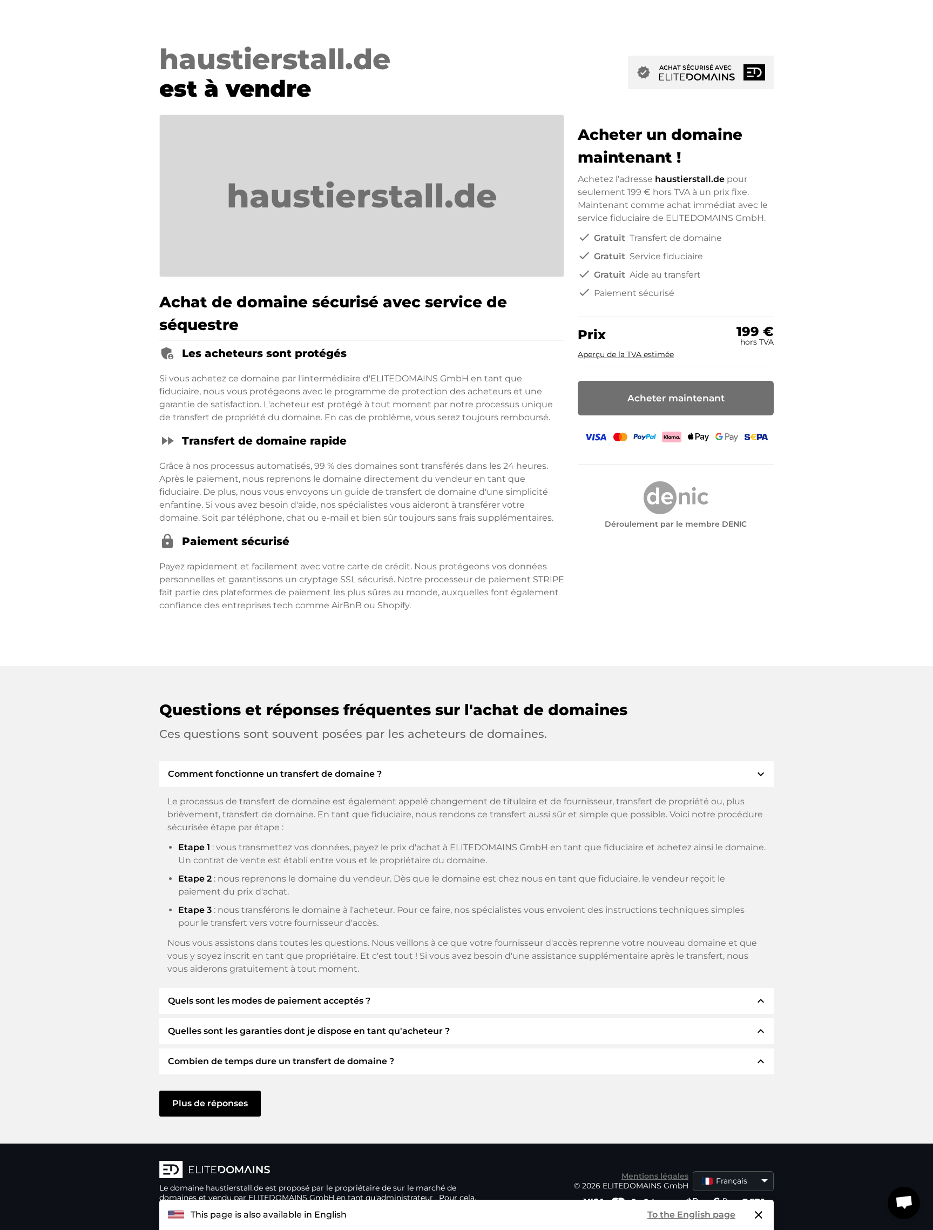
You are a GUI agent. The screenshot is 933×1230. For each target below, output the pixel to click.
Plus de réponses (210, 1103)
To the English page (691, 1214)
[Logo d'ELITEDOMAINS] (321, 1170)
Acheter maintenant (676, 398)
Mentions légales (654, 1176)
